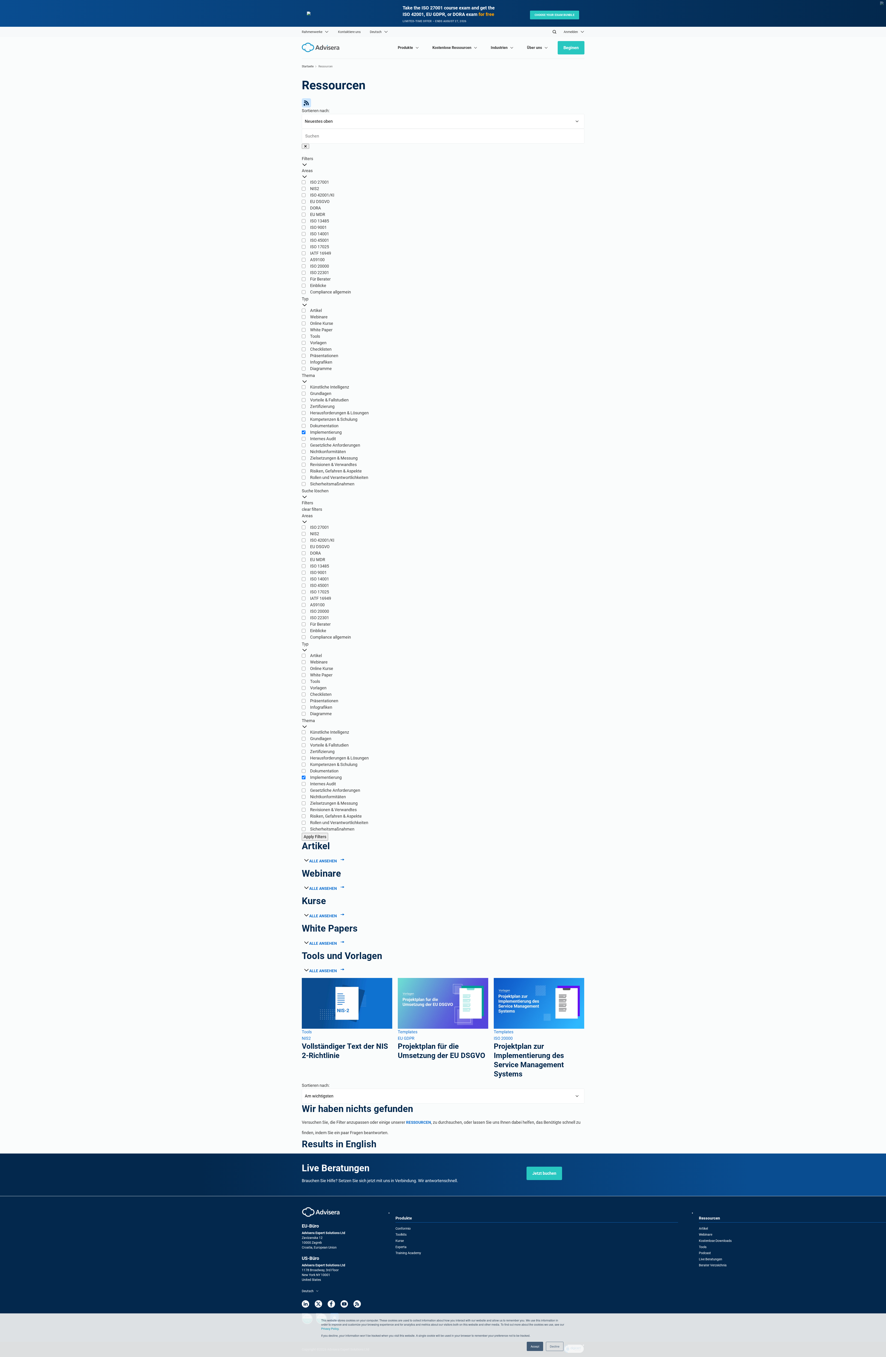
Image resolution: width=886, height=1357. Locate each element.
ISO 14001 (319, 233)
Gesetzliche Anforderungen (335, 445)
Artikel (316, 310)
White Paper (321, 329)
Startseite (308, 66)
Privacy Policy (329, 1328)
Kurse (399, 1241)
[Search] (554, 32)
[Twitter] (318, 1304)
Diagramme (321, 368)
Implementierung (326, 432)
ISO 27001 (319, 182)
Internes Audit (323, 438)
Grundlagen (320, 393)
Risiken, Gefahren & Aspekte (336, 471)
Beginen (571, 47)
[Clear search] (305, 146)
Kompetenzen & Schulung (333, 419)
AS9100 (317, 259)
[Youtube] (344, 1304)
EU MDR (317, 214)
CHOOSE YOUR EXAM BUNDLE (555, 15)
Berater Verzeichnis (713, 1265)
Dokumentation (324, 425)
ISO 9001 (318, 227)
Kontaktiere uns (349, 32)
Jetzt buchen (544, 1173)
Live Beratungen (710, 1259)
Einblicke (318, 285)
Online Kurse (321, 323)
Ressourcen (418, 1122)
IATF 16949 (320, 253)
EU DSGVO (319, 201)
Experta (401, 1247)
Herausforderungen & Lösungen (339, 412)
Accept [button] (535, 1346)
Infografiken (321, 362)
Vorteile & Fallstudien (329, 400)
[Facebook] (331, 1304)
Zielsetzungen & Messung (334, 458)
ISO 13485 (319, 220)
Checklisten (321, 349)
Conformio (403, 1228)
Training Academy (408, 1253)
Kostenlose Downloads (715, 1241)
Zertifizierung (322, 406)
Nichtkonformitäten (328, 451)
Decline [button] (555, 1346)
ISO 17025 (319, 246)
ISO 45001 (319, 240)
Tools (315, 336)
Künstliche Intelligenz (329, 387)
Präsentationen (324, 355)
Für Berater (320, 279)
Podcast (705, 1253)
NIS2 (314, 188)
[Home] (322, 47)
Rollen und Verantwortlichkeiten (339, 477)
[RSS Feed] (443, 103)
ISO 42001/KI (322, 195)
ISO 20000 (319, 266)
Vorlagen (318, 342)
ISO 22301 (319, 272)
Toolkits (401, 1234)
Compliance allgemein (330, 292)
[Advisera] (321, 1212)
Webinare (319, 316)
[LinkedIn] (305, 1304)
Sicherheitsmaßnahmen (332, 483)
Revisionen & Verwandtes (333, 464)
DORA (315, 208)
